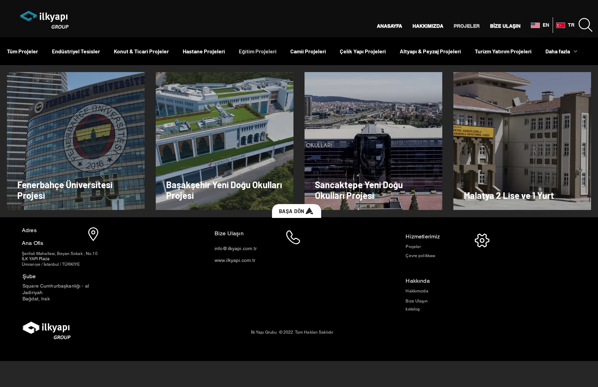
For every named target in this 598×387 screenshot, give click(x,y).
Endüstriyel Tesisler (76, 51)
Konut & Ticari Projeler (141, 51)
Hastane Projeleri (204, 51)
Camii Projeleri (308, 51)
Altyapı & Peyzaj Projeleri (430, 51)
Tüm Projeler (22, 51)
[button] (585, 25)
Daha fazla (557, 51)
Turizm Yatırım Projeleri (503, 51)
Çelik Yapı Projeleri (363, 51)
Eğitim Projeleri (258, 51)
